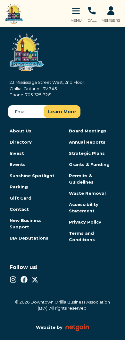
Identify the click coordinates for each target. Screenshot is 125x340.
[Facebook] (24, 279)
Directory (21, 142)
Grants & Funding (89, 164)
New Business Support (26, 223)
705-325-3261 (38, 94)
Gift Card (20, 198)
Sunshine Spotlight (32, 175)
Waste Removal (87, 193)
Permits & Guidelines (81, 179)
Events (18, 164)
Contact (19, 209)
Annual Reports (87, 142)
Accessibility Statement (83, 207)
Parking (19, 186)
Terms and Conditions (82, 236)
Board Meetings (87, 130)
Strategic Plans (87, 153)
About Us (20, 130)
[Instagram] (13, 279)
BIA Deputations (29, 238)
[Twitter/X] (34, 279)
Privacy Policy (85, 222)
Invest (17, 153)
